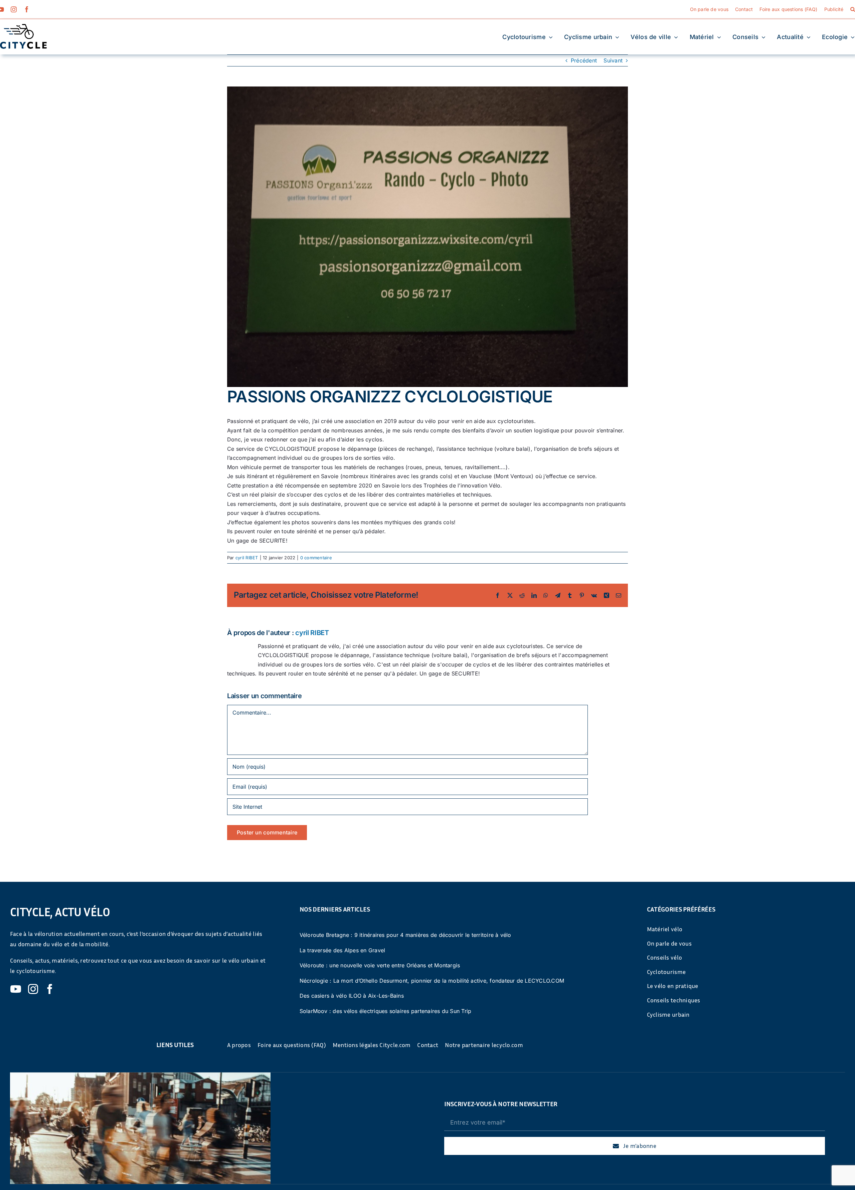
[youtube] (15, 989)
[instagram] (14, 9)
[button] (852, 9)
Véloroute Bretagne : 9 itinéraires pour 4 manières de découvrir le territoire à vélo (405, 935)
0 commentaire (316, 557)
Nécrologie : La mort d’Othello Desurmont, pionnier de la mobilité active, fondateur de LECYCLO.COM (432, 980)
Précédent (584, 60)
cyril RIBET (246, 557)
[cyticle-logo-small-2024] (23, 26)
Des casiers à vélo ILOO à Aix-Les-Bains (352, 995)
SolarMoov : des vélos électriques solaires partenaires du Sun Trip (386, 1011)
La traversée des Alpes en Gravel (342, 950)
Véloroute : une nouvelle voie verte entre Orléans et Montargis (380, 965)
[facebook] (27, 9)
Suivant (613, 60)
